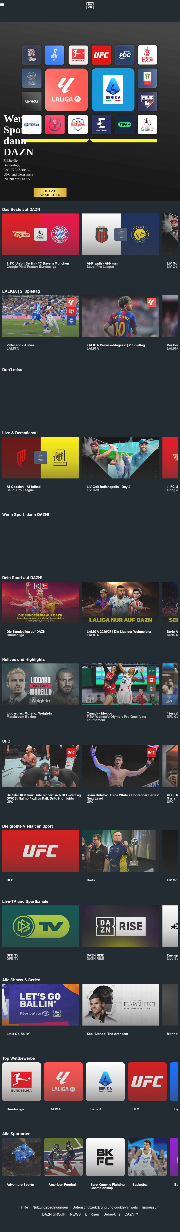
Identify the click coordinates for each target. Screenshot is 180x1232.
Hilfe (24, 1207)
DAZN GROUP (54, 1214)
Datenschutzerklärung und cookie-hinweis (105, 1207)
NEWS (75, 1214)
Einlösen (92, 1214)
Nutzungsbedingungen (50, 1207)
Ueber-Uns (111, 1214)
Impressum (150, 1207)
